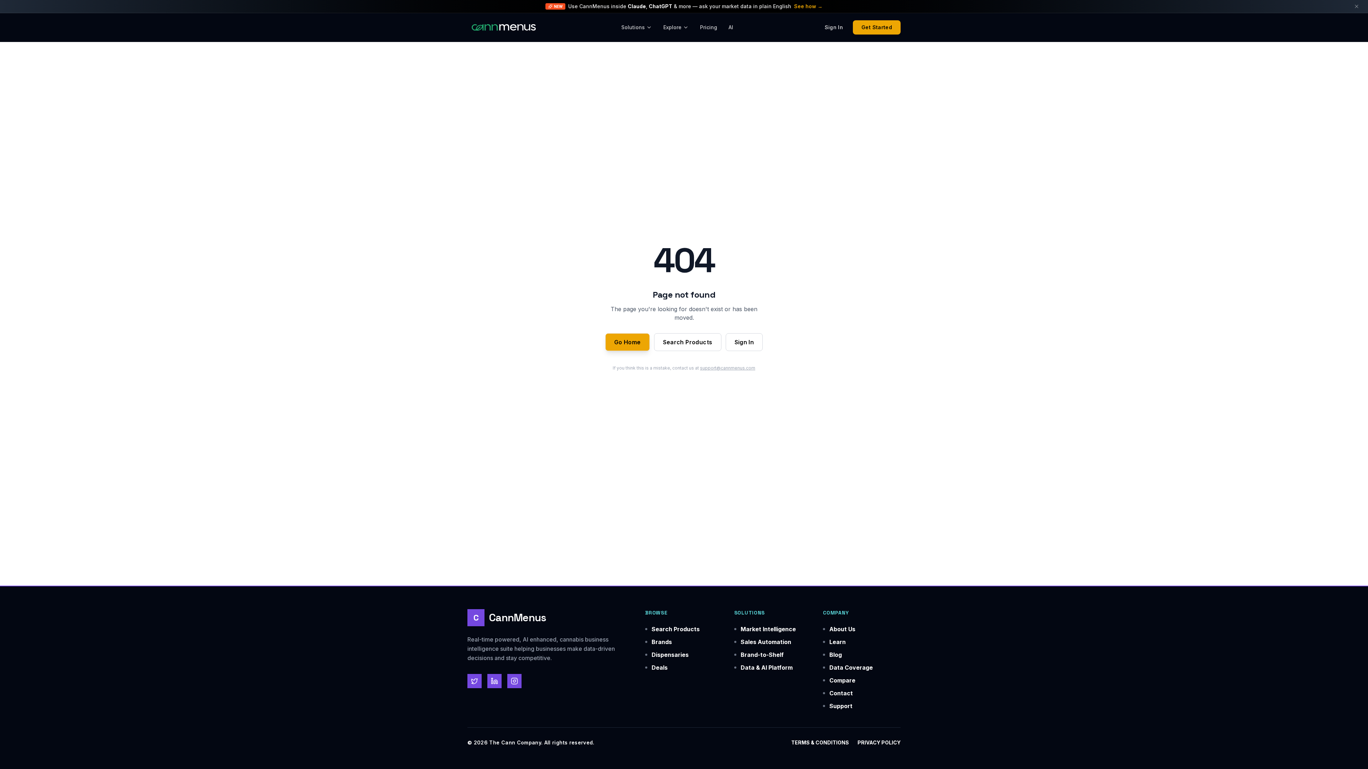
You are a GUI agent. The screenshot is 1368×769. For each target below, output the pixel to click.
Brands (662, 641)
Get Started (876, 27)
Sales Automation (766, 641)
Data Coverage (851, 667)
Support (841, 706)
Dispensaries (670, 654)
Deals (660, 667)
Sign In (744, 342)
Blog (835, 654)
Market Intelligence (768, 629)
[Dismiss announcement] (1356, 6)
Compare (842, 680)
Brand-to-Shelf (762, 654)
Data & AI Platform (767, 667)
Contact (841, 693)
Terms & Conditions (820, 742)
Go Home (627, 342)
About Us (842, 629)
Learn (837, 641)
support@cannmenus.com (727, 368)
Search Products (687, 342)
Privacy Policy (879, 742)
